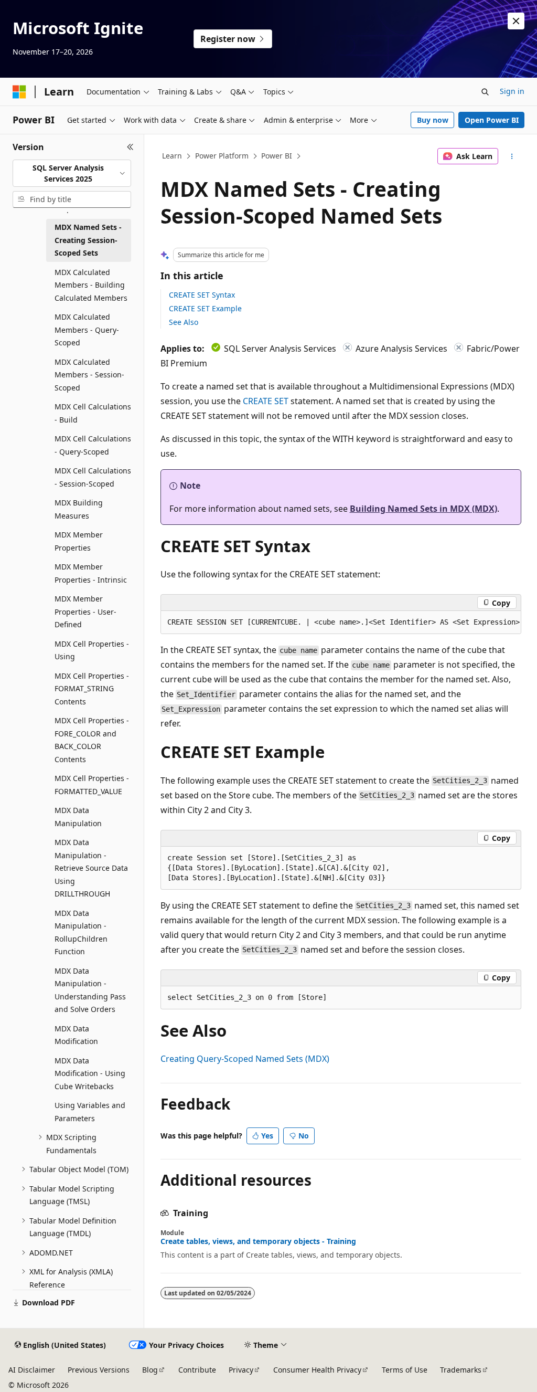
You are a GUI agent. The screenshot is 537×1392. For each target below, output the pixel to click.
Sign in (512, 91)
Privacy (241, 1370)
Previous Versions (99, 1370)
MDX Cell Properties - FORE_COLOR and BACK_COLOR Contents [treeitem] (92, 739)
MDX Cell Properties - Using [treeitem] (92, 650)
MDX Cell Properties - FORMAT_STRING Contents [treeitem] (92, 688)
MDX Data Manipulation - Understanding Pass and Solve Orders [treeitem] (90, 990)
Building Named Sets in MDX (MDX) (423, 508)
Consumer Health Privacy (317, 1370)
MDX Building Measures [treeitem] (79, 509)
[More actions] (511, 156)
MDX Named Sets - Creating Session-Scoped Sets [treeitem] (88, 240)
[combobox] (72, 173)
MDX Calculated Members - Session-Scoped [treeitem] (89, 375)
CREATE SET (265, 401)
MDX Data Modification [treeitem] (76, 1035)
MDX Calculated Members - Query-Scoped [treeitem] (87, 329)
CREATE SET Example (205, 308)
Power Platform (222, 156)
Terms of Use (404, 1370)
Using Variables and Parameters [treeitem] (90, 1111)
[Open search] (485, 91)
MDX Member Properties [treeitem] (79, 541)
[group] (340, 622)
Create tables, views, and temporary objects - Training (258, 1241)
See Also (183, 322)
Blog (150, 1370)
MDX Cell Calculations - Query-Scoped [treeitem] (93, 445)
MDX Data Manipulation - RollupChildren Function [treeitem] (81, 932)
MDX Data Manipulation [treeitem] (78, 816)
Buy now (432, 120)
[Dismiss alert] (516, 21)
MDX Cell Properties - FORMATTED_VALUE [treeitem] (92, 784)
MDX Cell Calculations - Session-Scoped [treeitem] (93, 477)
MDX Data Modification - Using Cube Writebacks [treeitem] (90, 1073)
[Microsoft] (19, 92)
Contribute (197, 1370)
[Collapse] (130, 147)
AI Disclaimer (31, 1370)
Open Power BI (492, 120)
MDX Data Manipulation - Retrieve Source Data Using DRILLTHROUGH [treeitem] (91, 868)
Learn (172, 156)
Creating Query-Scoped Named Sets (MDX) (244, 1058)
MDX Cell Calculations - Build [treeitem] (93, 413)
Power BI (276, 156)
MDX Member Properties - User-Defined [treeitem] (85, 611)
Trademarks (460, 1370)
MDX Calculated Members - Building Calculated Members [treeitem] (91, 285)
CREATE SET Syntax (202, 295)
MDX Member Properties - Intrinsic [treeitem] (91, 573)
